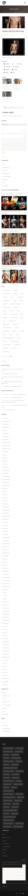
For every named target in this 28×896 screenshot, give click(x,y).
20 (17, 146)
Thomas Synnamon (14, 341)
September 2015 (6, 620)
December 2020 (6, 442)
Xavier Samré (6, 351)
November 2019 (6, 479)
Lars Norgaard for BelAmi (16, 397)
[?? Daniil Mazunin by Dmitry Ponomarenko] (14, 276)
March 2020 (5, 467)
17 (6, 146)
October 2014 (6, 654)
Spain (18, 337)
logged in (10, 115)
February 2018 (6, 537)
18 (10, 146)
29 (24, 149)
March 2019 (5, 503)
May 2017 (5, 565)
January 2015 (5, 644)
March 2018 (5, 534)
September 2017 (6, 553)
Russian (18, 334)
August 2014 (5, 660)
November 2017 (6, 546)
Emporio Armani (6, 307)
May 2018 (5, 528)
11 (10, 142)
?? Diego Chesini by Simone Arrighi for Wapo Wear (12, 230)
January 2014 (5, 681)
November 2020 (6, 445)
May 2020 (5, 461)
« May (2, 156)
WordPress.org (6, 731)
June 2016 (5, 595)
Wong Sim (14, 348)
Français (11, 310)
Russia (11, 334)
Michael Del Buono (7, 327)
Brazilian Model (6, 300)
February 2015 (6, 641)
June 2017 (5, 562)
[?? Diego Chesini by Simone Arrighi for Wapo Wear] (14, 239)
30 (3, 152)
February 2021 (6, 436)
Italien (22, 317)
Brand (4, 164)
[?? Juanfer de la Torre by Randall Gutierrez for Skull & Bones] (14, 258)
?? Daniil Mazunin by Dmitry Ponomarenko (11, 267)
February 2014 (6, 678)
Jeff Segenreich (12, 320)
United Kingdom (6, 344)
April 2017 (5, 568)
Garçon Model (13, 314)
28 (21, 149)
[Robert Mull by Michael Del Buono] (7, 94)
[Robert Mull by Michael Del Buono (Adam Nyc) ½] (17, 81)
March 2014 (5, 675)
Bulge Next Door (6, 167)
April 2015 (5, 635)
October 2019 (6, 482)
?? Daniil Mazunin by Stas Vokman (10, 212)
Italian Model (14, 317)
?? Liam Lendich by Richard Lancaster (17, 394)
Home (5, 12)
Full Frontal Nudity (7, 176)
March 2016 (5, 602)
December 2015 (6, 611)
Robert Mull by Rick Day (13, 31)
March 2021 (5, 433)
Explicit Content (6, 173)
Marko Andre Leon (11, 410)
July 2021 (5, 430)
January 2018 (5, 540)
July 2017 (5, 559)
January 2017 (5, 574)
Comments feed (6, 728)
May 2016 (5, 598)
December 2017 (6, 543)
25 (10, 149)
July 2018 (5, 522)
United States (17, 344)
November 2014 (6, 651)
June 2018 (5, 525)
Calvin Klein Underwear (16, 303)
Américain (15, 293)
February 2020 (6, 470)
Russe (4, 334)
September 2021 (6, 427)
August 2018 (5, 519)
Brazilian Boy (20, 297)
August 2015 (5, 623)
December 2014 (6, 647)
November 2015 (6, 614)
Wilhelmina (5, 348)
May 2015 (5, 632)
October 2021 (6, 424)
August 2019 (5, 488)
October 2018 (6, 513)
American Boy (6, 293)
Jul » (6, 156)
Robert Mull (12, 107)
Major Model (6, 400)
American (16, 290)
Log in (4, 722)
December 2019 (6, 476)
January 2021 (5, 439)
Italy (4, 320)
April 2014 (5, 672)
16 (3, 146)
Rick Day (8, 107)
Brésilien (5, 303)
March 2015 (5, 638)
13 (17, 142)
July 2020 (5, 454)
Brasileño (5, 297)
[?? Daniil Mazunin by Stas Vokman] (14, 221)
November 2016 (6, 580)
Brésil (21, 300)
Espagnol (16, 307)
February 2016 (6, 605)
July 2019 (5, 491)
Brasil (22, 293)
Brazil (12, 297)
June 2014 (5, 666)
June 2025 (5, 418)
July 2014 (5, 663)
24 (6, 149)
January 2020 (6, 473)
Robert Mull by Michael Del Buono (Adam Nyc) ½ (17, 86)
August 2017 (5, 556)
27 (17, 149)
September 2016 (6, 586)
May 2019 (5, 497)
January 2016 (5, 608)
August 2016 (5, 589)
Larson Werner (6, 397)
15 (24, 142)
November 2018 (6, 510)
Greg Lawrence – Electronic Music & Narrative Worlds (12, 194)
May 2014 (5, 669)
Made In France (6, 324)
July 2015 (5, 626)
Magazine (5, 179)
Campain (5, 170)
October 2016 (6, 583)
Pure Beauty (5, 185)
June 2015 (5, 629)
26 (14, 149)
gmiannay (6, 34)
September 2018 (6, 516)
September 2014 (6, 657)
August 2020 (5, 451)
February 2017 (6, 571)
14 (21, 142)
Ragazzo (15, 331)
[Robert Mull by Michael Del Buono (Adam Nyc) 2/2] (7, 81)
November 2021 (6, 421)
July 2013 (5, 684)
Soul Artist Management (8, 337)
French (18, 310)
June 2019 (5, 494)
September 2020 (6, 448)
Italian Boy (5, 317)
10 (6, 142)
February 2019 (6, 507)
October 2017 (6, 549)
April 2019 (5, 500)
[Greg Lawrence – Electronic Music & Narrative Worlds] (14, 203)
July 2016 (5, 592)
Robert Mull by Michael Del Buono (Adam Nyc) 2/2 (6, 86)
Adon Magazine (6, 290)
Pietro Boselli (6, 331)
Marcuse (15, 324)
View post (10, 12)
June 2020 (5, 458)
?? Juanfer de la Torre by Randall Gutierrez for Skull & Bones (13, 249)
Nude (4, 182)
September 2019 (6, 485)
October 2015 (6, 617)
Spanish (5, 341)
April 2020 (5, 464)
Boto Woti (5, 394)
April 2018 (5, 531)
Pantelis (17, 327)
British (15, 300)
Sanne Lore (5, 405)
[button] (10, 50)
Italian (22, 314)
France (4, 310)
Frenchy (5, 314)
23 (3, 149)
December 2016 (6, 577)
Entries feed (5, 725)
